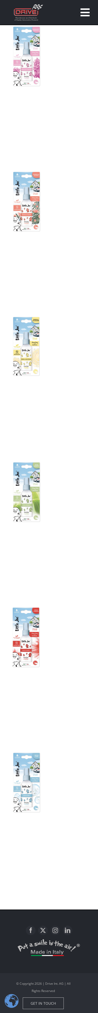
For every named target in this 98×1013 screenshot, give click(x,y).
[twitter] (43, 930)
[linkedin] (67, 930)
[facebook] (31, 930)
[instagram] (55, 930)
